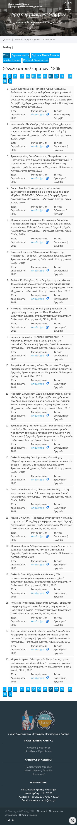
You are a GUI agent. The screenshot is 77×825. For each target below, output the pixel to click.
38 (62, 76)
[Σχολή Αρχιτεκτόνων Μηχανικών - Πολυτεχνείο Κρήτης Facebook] (6, 820)
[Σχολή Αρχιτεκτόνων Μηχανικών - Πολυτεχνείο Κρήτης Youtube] (9, 820)
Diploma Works (20, 55)
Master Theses (11, 60)
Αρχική (9, 39)
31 (22, 76)
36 (50, 76)
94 (4, 81)
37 (56, 76)
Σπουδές (19, 39)
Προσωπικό (38, 774)
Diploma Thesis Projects (45, 55)
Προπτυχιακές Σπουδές (38, 766)
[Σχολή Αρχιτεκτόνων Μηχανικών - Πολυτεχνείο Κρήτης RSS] (13, 820)
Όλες (6, 55)
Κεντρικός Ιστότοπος (38, 747)
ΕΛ (64, 2)
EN (70, 2)
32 (28, 76)
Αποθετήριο (37, 114)
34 (39, 76)
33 (33, 76)
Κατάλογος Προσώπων (38, 751)
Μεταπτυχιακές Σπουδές (38, 770)
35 (45, 76)
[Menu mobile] (68, 8)
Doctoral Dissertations (35, 60)
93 (70, 76)
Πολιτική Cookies (28, 815)
